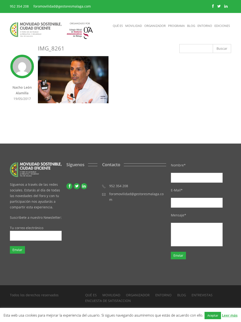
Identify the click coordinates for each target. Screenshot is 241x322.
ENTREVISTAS (202, 295)
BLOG (181, 295)
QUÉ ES (91, 295)
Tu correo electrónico (26, 228)
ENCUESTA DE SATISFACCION (108, 300)
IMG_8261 (51, 48)
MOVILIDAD (111, 295)
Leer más (229, 315)
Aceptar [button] (212, 315)
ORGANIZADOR (138, 295)
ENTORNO (163, 295)
